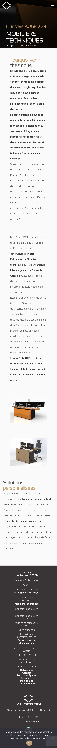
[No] (53, 738)
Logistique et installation (26, 599)
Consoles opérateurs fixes (26, 610)
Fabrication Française (26, 589)
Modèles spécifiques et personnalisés (26, 624)
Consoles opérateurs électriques (26, 617)
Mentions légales (26, 675)
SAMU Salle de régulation (26, 660)
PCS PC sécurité (26, 666)
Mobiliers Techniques (26, 603)
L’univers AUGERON (26, 575)
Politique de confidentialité (27, 682)
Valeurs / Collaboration (26, 580)
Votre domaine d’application (26, 641)
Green (26, 584)
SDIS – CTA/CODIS (26, 655)
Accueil (26, 572)
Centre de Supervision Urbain (26, 649)
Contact (26, 672)
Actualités (26, 678)
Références (26, 670)
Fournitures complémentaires (26, 635)
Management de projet (26, 592)
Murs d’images (27, 629)
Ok (29, 743)
